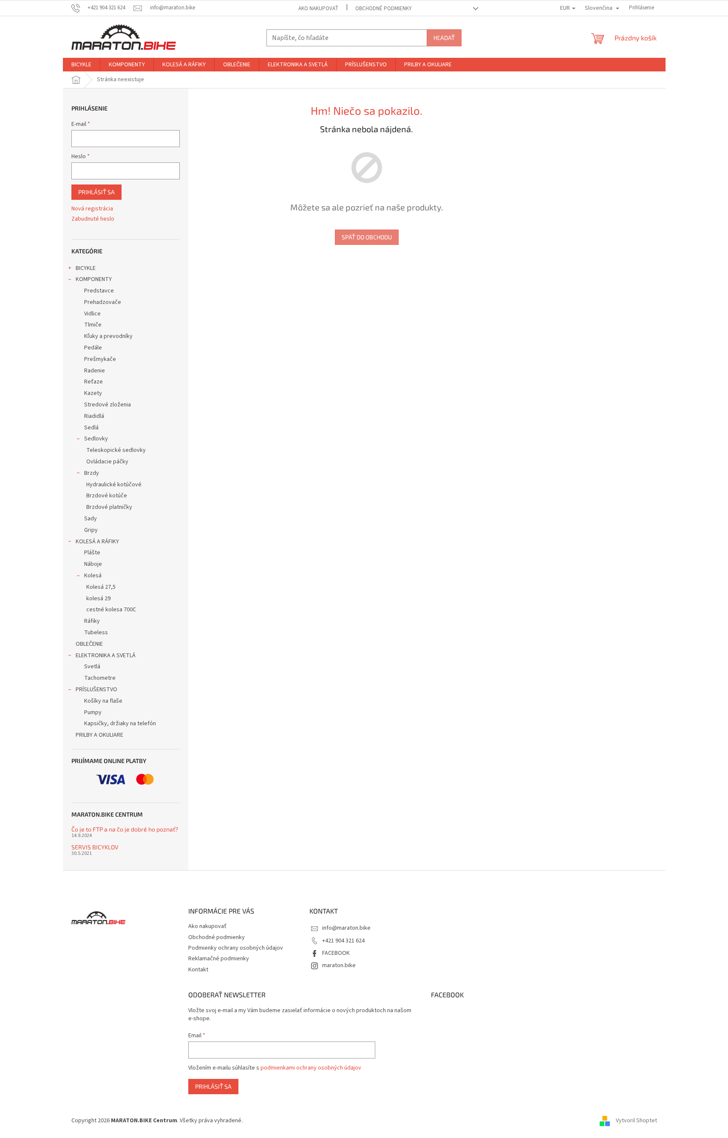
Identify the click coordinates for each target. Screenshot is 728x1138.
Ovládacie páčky (107, 461)
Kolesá (93, 575)
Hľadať (444, 37)
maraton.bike (339, 965)
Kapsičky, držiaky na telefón (120, 723)
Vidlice (92, 313)
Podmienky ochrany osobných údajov (235, 948)
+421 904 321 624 (343, 941)
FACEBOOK (336, 953)
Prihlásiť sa (96, 192)
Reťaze (93, 381)
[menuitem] (81, 64)
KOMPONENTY (94, 279)
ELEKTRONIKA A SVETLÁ (106, 655)
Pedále (93, 347)
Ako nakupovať (318, 8)
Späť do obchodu (367, 237)
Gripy (91, 530)
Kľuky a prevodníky (108, 336)
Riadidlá (94, 416)
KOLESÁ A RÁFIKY (97, 541)
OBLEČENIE (89, 644)
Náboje (93, 564)
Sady (90, 518)
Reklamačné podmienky (218, 958)
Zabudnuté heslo (92, 219)
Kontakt (198, 969)
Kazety (93, 393)
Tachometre (100, 678)
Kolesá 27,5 (101, 587)
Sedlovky (96, 438)
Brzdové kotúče (106, 495)
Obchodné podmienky (383, 8)
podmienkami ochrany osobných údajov (311, 1068)
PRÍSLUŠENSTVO (96, 689)
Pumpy (93, 712)
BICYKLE (86, 268)
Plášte (92, 552)
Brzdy (91, 473)
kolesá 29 (98, 598)
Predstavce (99, 291)
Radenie (94, 370)
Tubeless (96, 632)
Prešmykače (100, 359)
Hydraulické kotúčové (114, 484)
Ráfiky (92, 621)
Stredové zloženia (107, 404)
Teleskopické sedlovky (116, 450)
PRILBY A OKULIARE (99, 735)
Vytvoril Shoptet (636, 1120)
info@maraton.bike (346, 928)
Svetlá (92, 666)
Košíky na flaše (103, 701)
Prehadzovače (102, 302)
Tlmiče (93, 325)
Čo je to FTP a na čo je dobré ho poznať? (124, 829)
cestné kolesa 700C (111, 609)
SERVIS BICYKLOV (95, 847)
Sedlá (91, 427)
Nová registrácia (92, 209)
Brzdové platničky (109, 507)
